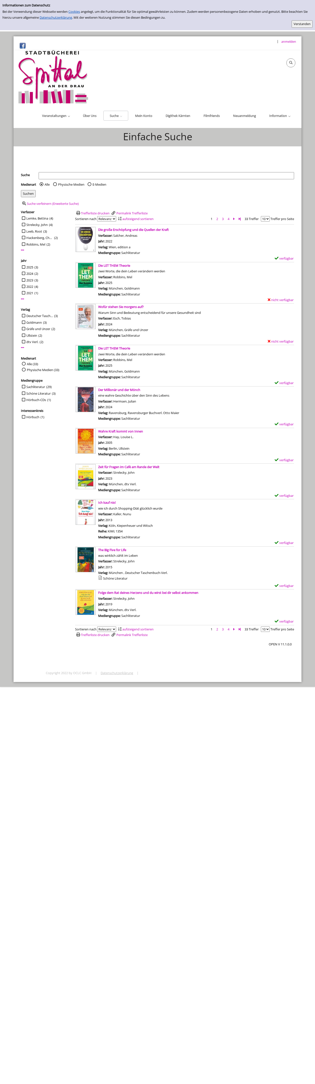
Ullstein (31, 335)
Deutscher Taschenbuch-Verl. (39, 316)
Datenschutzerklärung (56, 17)
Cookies (74, 11)
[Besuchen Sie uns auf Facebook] (23, 45)
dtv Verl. (32, 342)
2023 (29, 280)
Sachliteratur (35, 387)
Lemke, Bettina (37, 218)
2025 (29, 267)
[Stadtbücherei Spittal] (53, 76)
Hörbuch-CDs (36, 400)
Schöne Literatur (38, 393)
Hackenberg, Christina (39, 238)
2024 (29, 273)
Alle (47, 184)
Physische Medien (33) (43, 370)
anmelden (288, 41)
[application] (56, 116)
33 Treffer (252, 219)
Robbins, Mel (35, 244)
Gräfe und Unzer (38, 329)
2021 (29, 293)
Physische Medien (71, 184)
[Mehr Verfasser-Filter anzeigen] (22, 250)
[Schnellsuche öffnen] (290, 62)
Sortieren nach (85, 219)
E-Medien (99, 184)
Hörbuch (32, 417)
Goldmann (34, 322)
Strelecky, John (37, 224)
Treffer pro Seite (282, 219)
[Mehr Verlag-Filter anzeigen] (22, 347)
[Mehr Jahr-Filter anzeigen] (22, 299)
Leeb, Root (34, 231)
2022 (29, 286)
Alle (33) (32, 364)
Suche (25, 175)
